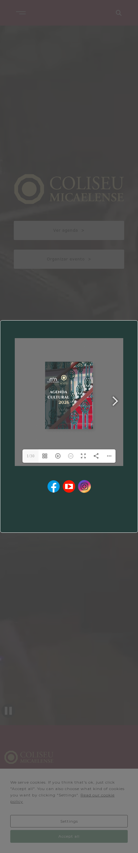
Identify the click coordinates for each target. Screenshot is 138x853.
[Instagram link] (84, 486)
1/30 (31, 456)
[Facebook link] (53, 486)
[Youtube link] (69, 486)
